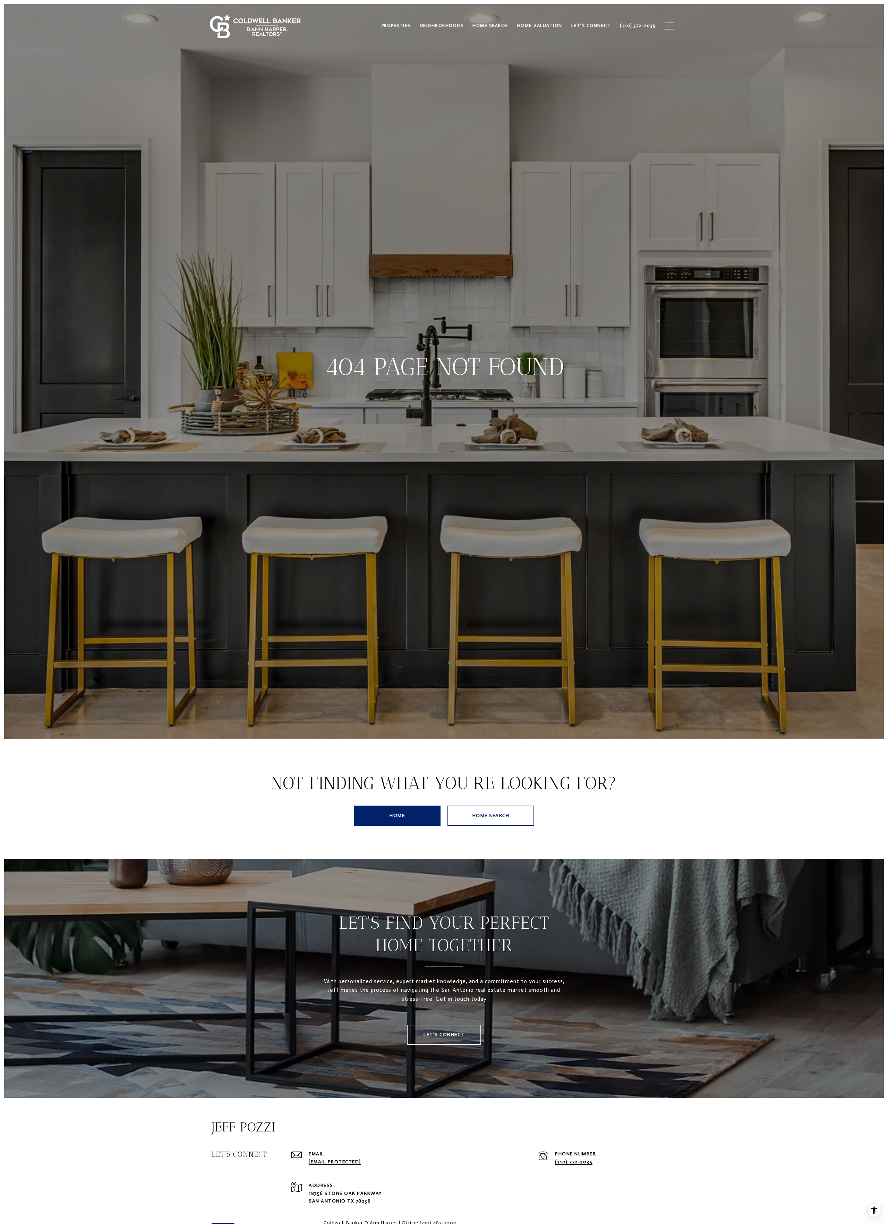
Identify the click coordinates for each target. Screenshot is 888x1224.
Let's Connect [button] (444, 1035)
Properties (396, 25)
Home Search (491, 815)
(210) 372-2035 (573, 1162)
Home (397, 815)
